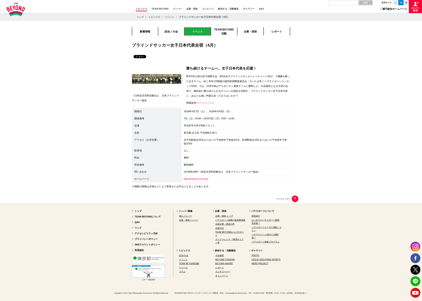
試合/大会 (183, 255)
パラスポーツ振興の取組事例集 (230, 220)
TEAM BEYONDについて (148, 216)
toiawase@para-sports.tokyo (236, 293)
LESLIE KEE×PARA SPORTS (266, 259)
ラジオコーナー (222, 271)
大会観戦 (219, 255)
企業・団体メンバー (188, 220)
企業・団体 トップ (224, 216)
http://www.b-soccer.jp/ (196, 179)
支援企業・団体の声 (225, 224)
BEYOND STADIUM (225, 259)
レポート (219, 267)
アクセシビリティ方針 (146, 233)
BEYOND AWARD (224, 263)
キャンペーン (221, 276)
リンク (138, 227)
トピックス (154, 17)
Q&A (137, 222)
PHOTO (255, 255)
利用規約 (139, 250)
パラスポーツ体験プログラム (265, 242)
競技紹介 (256, 216)
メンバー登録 (415, 6)
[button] (141, 8)
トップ (140, 17)
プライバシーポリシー (146, 239)
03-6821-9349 (258, 293)
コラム (182, 271)
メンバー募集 (186, 211)
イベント (169, 17)
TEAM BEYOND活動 (189, 263)
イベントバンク (205, 103)
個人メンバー (185, 216)
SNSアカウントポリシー (147, 244)
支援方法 (219, 228)
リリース (183, 267)
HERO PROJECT (260, 263)
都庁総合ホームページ (394, 8)
